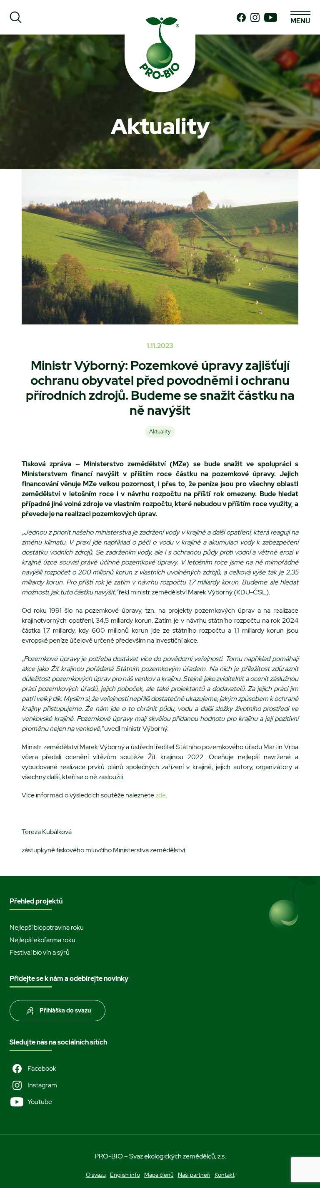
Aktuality (160, 431)
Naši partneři (194, 1174)
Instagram (42, 1085)
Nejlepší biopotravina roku (47, 927)
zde (160, 795)
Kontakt (225, 1174)
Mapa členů (159, 1174)
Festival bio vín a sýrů (40, 952)
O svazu (96, 1174)
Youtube (40, 1101)
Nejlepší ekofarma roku (42, 940)
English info (125, 1174)
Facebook (42, 1068)
